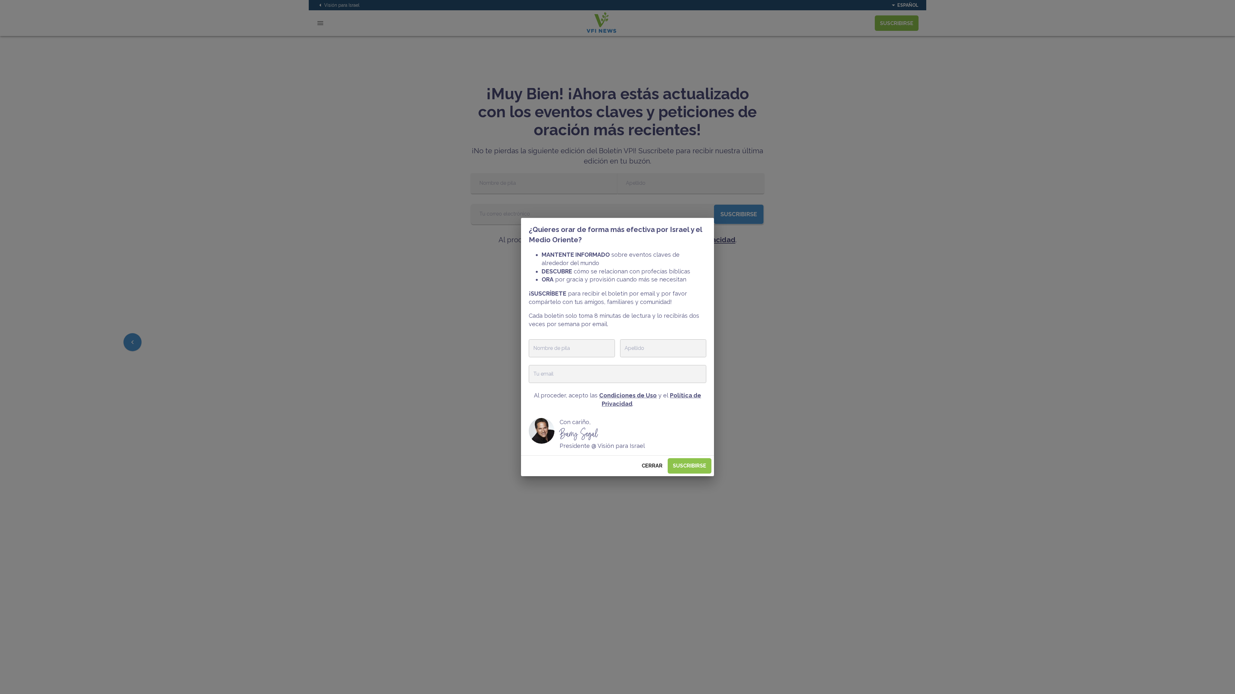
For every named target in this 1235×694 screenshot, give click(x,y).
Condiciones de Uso (628, 395)
